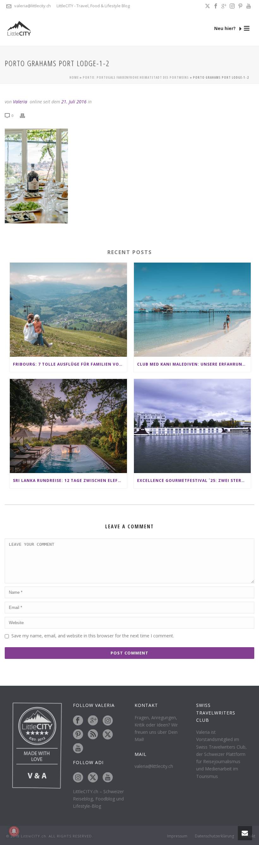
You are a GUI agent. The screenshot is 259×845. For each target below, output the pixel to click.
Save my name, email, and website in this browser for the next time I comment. (92, 636)
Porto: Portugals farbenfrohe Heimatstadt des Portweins (136, 77)
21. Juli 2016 (74, 102)
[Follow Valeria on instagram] (108, 720)
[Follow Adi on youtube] (108, 777)
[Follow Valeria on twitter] (108, 734)
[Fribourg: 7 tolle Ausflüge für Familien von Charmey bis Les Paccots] (68, 310)
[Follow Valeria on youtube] (78, 748)
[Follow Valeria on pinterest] (78, 734)
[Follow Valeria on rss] (93, 734)
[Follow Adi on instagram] (78, 777)
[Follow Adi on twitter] (93, 777)
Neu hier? (225, 28)
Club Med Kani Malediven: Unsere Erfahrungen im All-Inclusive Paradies (194, 364)
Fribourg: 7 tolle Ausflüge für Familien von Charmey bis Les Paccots (70, 364)
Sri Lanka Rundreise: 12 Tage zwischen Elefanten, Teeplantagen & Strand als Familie (70, 480)
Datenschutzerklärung (214, 836)
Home (74, 77)
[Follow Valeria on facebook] (78, 720)
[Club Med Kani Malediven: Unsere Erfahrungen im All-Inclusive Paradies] (192, 310)
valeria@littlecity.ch (32, 6)
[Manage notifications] (14, 831)
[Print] (25, 115)
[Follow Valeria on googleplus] (93, 720)
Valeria (20, 102)
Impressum (177, 836)
